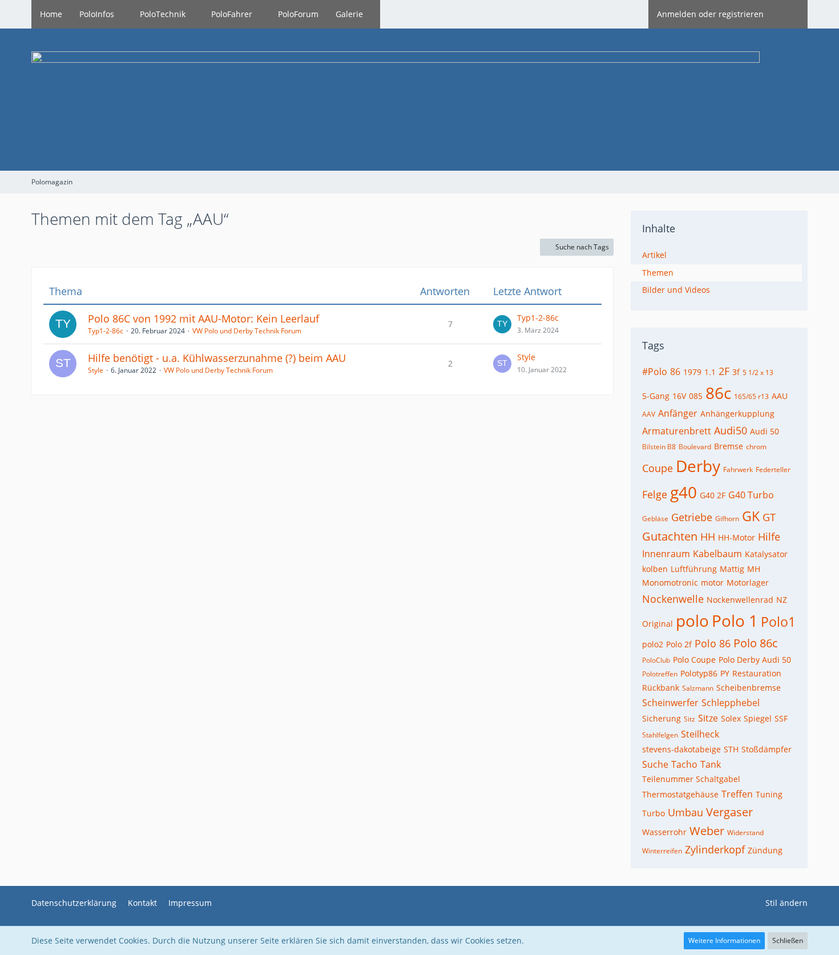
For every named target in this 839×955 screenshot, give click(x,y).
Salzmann (697, 688)
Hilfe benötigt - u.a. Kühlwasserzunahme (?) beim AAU (217, 358)
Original (657, 623)
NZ (781, 599)
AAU (780, 395)
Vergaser (729, 812)
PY (724, 673)
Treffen (737, 794)
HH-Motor (736, 537)
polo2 (652, 644)
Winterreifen (662, 851)
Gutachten (669, 536)
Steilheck (700, 734)
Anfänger (677, 413)
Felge (654, 494)
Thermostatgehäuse (680, 794)
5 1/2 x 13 (758, 372)
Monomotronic (670, 582)
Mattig (732, 568)
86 (675, 371)
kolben (655, 568)
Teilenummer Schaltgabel (691, 778)
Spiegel (758, 718)
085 (696, 395)
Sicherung (661, 718)
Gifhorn (727, 518)
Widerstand (745, 832)
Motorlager (748, 582)
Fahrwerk (738, 469)
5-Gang (655, 395)
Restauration (756, 673)
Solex (731, 718)
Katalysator (766, 554)
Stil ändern (786, 902)
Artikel (654, 254)
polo (692, 620)
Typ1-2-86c (105, 331)
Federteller (773, 469)
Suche (655, 764)
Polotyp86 (698, 673)
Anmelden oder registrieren (710, 14)
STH (731, 749)
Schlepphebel (730, 702)
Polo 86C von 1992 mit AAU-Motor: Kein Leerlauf (203, 318)
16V (679, 395)
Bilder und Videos (676, 289)
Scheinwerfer (670, 702)
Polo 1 (735, 620)
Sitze (708, 718)
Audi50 (730, 430)
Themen (657, 272)
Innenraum (666, 553)
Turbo (653, 813)
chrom (756, 447)
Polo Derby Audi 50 (755, 659)
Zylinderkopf (715, 849)
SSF (781, 718)
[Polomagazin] (419, 100)
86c (718, 393)
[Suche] (790, 14)
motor (712, 582)
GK (751, 516)
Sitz (689, 719)
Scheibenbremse (748, 687)
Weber (706, 831)
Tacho (684, 764)
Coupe (657, 468)
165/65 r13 (751, 396)
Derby (698, 466)
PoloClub (656, 660)
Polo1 (778, 622)
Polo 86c (755, 643)
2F (724, 371)
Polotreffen (659, 674)
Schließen (787, 940)
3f (736, 371)
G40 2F (712, 495)
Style (95, 370)
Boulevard (695, 447)
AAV (648, 414)
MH (753, 568)
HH (707, 536)
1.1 (710, 371)
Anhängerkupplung (737, 413)
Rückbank (660, 687)
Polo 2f (679, 644)
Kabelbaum (717, 553)
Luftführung (694, 568)
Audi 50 (764, 431)
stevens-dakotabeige (681, 749)
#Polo (654, 371)
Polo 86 (713, 643)
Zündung (765, 850)
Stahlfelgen (660, 735)
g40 (683, 492)
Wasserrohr (664, 832)
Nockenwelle (673, 599)
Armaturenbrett (676, 431)
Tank (710, 764)
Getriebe (691, 517)
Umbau (685, 812)
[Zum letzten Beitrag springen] (502, 324)
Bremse (728, 446)
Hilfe (769, 536)
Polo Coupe (694, 659)
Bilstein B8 (659, 447)
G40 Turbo (751, 495)
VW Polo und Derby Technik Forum (246, 331)
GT (769, 517)
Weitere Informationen (724, 940)
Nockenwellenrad (740, 599)
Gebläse (655, 518)
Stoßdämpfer (766, 749)
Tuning (769, 794)
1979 (692, 371)
